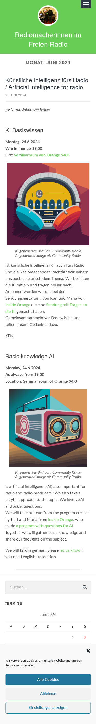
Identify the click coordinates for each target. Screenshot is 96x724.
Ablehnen (48, 694)
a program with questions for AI (44, 526)
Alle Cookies (48, 680)
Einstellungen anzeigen (48, 708)
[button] (88, 650)
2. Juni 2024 (15, 95)
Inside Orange (17, 305)
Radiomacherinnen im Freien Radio (48, 39)
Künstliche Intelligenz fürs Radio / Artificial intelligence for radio (46, 83)
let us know (70, 550)
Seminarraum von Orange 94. (40, 155)
